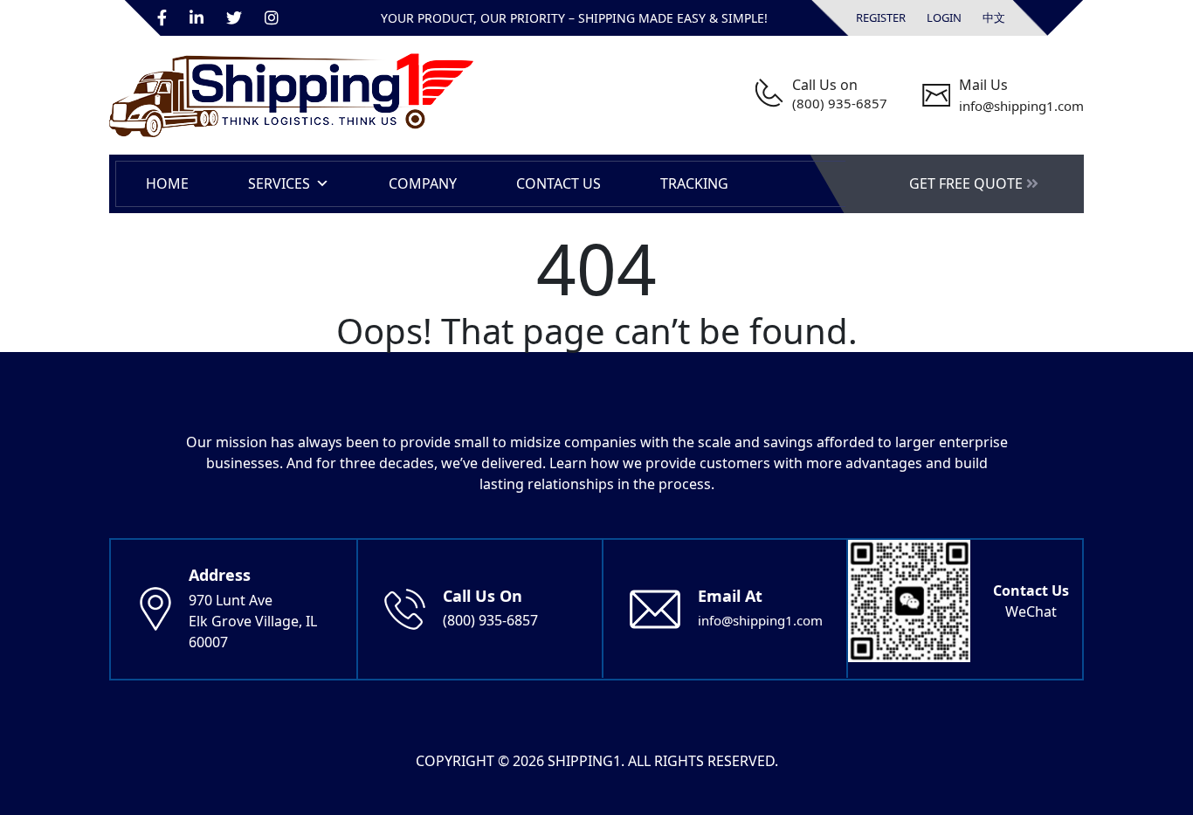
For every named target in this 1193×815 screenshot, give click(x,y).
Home (167, 183)
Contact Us (558, 183)
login (944, 17)
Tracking (694, 183)
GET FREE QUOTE (967, 183)
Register (881, 17)
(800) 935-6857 (839, 103)
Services (279, 183)
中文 (994, 17)
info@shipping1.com (1021, 105)
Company (423, 183)
